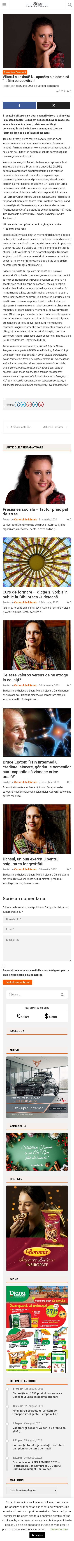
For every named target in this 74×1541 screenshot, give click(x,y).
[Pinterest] (41, 404)
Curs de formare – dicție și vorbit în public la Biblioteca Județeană (35, 594)
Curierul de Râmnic (48, 85)
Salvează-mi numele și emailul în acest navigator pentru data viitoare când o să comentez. (36, 972)
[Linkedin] (35, 404)
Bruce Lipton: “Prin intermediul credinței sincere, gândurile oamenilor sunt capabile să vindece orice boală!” (37, 769)
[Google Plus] (29, 404)
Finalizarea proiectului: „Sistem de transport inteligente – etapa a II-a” (35, 1412)
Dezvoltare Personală (15, 72)
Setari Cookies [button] (59, 1529)
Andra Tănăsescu (37, 162)
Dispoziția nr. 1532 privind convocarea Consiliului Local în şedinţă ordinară (37, 1395)
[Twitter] (23, 404)
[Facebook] (17, 404)
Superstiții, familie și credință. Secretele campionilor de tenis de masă (38, 1447)
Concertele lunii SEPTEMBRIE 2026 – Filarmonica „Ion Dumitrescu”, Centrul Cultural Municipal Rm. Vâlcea (37, 1466)
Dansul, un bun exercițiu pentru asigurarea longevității (31, 861)
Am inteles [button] (37, 1535)
